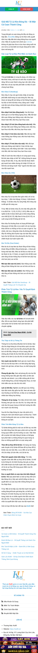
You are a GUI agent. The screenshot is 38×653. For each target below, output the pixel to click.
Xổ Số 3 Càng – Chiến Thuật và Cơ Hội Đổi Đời (17, 553)
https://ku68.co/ (15, 629)
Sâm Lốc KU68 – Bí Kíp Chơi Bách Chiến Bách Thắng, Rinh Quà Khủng (17, 558)
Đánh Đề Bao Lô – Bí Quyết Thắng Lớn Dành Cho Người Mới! (18, 541)
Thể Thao (13, 14)
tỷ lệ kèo (29, 42)
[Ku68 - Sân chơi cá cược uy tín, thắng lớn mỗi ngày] (19, 3)
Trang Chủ (4, 14)
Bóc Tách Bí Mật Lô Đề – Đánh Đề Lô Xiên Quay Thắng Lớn (17, 548)
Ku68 (10, 584)
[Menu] (2, 3)
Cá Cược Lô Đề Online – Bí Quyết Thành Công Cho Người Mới (18, 535)
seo (23, 30)
